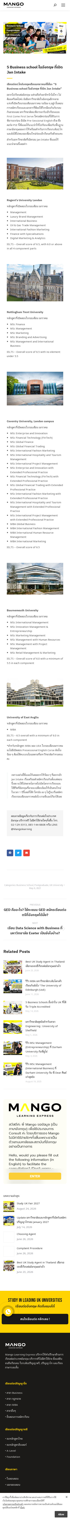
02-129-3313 (19, 824)
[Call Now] (8, 1311)
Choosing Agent (26, 1234)
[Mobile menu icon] (63, 5)
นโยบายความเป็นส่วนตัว (13, 1504)
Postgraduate (13, 30)
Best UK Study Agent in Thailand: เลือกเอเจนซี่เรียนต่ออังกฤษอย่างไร (45, 963)
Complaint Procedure (29, 1248)
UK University (13, 35)
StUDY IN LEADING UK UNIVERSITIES (35, 1300)
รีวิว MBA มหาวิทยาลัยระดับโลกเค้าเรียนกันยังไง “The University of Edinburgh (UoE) (43, 985)
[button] (10, 853)
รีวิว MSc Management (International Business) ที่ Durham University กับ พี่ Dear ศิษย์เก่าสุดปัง (45, 1070)
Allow (61, 1514)
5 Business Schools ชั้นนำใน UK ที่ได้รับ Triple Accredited (45, 1004)
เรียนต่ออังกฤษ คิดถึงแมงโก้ (35, 1306)
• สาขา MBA (11, 1405)
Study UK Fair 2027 (28, 1203)
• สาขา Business (13, 1392)
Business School (15, 26)
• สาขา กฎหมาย (13, 1398)
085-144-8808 (37, 824)
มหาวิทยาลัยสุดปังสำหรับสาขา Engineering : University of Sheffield (41, 1025)
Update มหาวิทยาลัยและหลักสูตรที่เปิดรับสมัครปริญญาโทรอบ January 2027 (41, 1219)
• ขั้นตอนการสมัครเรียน (17, 1417)
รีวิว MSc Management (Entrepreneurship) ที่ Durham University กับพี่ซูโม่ (43, 1047)
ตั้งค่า (22, 1507)
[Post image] (12, 967)
